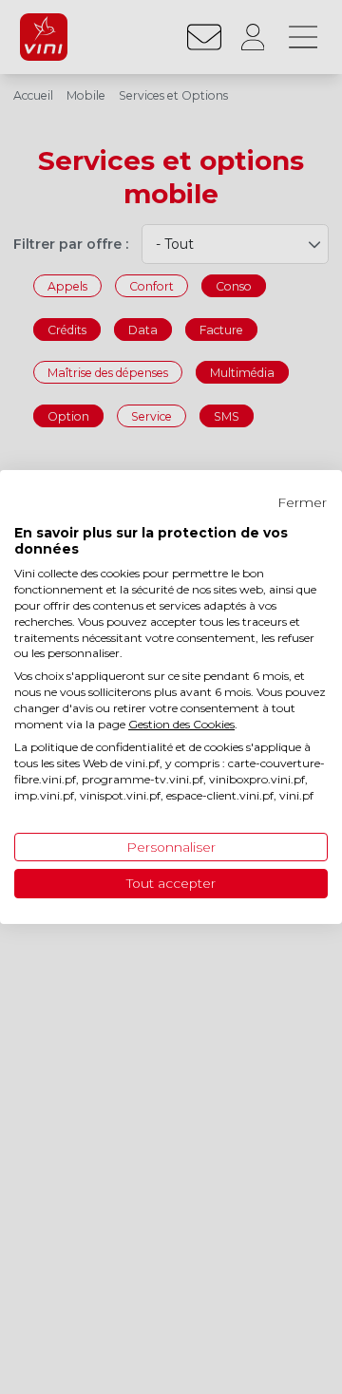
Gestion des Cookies (181, 724)
